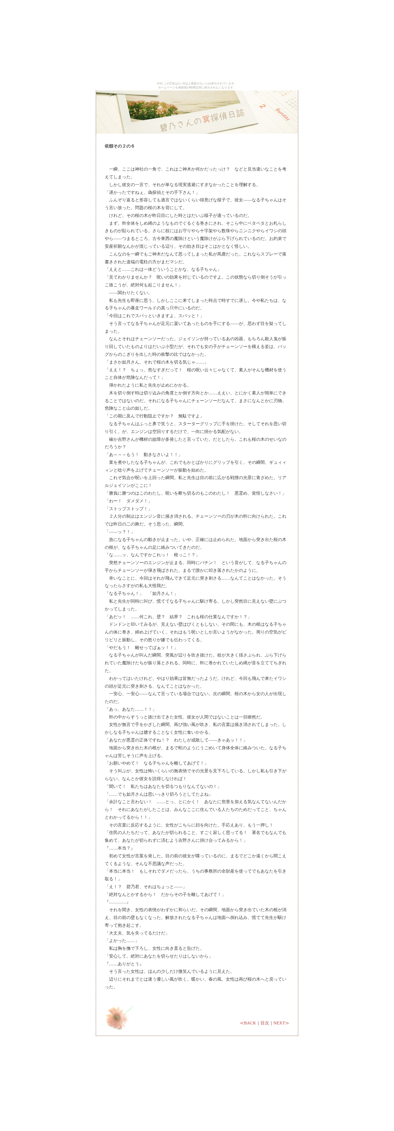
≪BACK (248, 1023)
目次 (264, 1023)
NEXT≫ (281, 1023)
